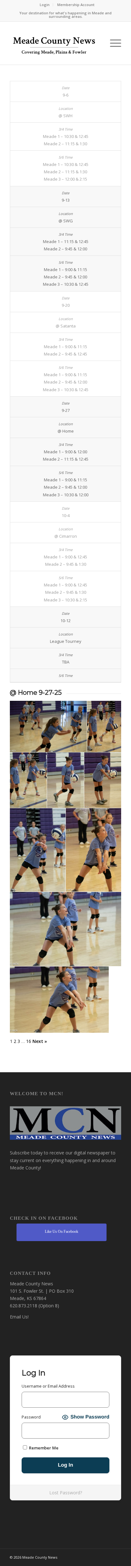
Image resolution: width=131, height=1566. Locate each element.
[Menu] (112, 43)
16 (28, 1041)
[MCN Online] (54, 45)
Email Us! (19, 1317)
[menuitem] (45, 4)
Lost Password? (65, 1493)
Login (45, 4)
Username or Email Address (48, 1386)
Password (31, 1417)
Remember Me (43, 1448)
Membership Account (75, 4)
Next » (39, 1041)
